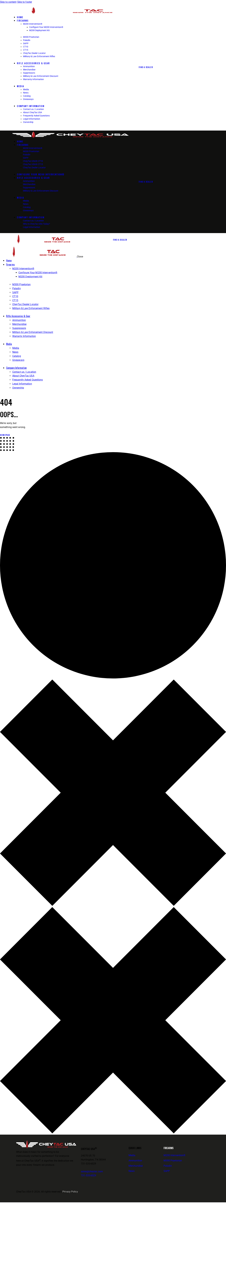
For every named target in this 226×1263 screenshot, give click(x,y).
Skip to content (8, 1)
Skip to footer (24, 1)
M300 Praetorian (173, 1160)
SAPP (167, 1171)
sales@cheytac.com (92, 1171)
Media (132, 1155)
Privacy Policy (70, 1191)
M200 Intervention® (175, 1155)
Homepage (5, 434)
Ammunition (135, 1160)
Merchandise (136, 1165)
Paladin (168, 1165)
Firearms (169, 1148)
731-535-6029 (88, 1175)
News (132, 1171)
